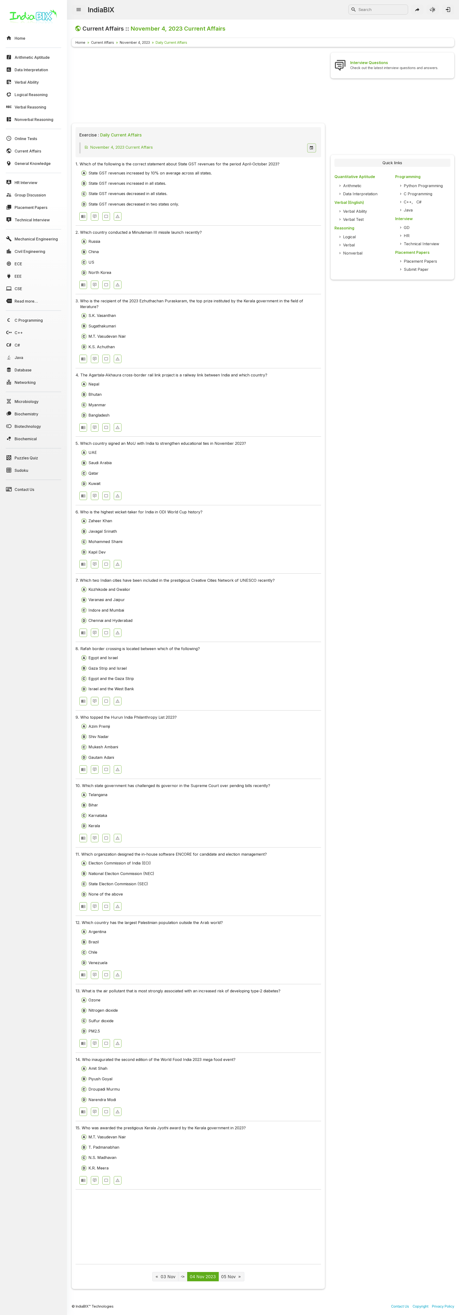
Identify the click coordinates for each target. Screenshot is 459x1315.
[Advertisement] (198, 86)
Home (80, 42)
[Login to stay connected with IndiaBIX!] (448, 10)
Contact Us (400, 1306)
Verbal (349, 245)
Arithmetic (352, 185)
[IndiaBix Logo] (33, 18)
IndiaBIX (101, 9)
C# (418, 202)
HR (407, 235)
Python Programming (423, 185)
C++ (408, 202)
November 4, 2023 (135, 42)
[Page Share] (417, 10)
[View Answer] (83, 216)
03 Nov (168, 1276)
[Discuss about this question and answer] (94, 216)
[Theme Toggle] (432, 10)
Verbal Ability (355, 211)
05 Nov (228, 1276)
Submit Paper (416, 269)
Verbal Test (353, 219)
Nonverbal (352, 253)
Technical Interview (421, 243)
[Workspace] (106, 216)
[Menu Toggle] (79, 10)
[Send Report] (117, 216)
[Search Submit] (353, 10)
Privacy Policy (443, 1306)
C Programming (418, 193)
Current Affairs (102, 42)
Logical (349, 236)
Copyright (420, 1306)
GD (407, 227)
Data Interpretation (360, 193)
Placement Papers (420, 261)
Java (408, 210)
